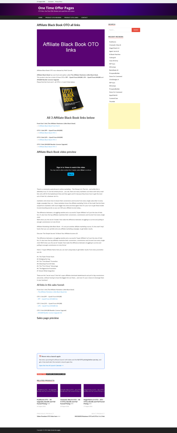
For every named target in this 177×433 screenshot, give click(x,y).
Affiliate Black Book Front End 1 (49, 126)
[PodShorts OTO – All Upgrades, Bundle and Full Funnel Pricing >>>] (47, 397)
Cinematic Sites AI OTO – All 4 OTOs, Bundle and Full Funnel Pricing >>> (70, 402)
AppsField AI (113, 95)
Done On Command (115, 76)
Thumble (112, 101)
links (63, 374)
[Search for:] (124, 30)
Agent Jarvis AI (114, 51)
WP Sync (112, 64)
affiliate (49, 374)
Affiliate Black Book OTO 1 (48, 133)
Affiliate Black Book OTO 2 (48, 140)
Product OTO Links (71, 17)
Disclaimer (51, 1)
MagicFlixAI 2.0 (114, 48)
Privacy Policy (58, 1)
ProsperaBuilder (114, 73)
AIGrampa (112, 67)
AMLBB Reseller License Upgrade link (50, 313)
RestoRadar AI (113, 70)
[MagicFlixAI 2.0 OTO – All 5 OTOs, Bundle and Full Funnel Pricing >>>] (94, 397)
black (55, 374)
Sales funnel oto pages (54, 430)
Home (40, 17)
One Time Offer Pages (56, 8)
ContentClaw (113, 98)
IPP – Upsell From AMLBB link (48, 299)
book (59, 374)
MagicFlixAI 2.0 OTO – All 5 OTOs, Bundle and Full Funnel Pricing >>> (94, 402)
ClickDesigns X (114, 79)
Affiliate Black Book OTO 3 (48, 146)
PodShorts (112, 42)
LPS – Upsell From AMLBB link (48, 306)
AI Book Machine (114, 54)
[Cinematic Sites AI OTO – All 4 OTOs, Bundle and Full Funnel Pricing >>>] (70, 397)
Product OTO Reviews (53, 17)
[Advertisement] (124, 116)
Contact (84, 17)
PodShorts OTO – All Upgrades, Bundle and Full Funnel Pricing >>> (46, 402)
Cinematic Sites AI (115, 45)
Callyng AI (112, 57)
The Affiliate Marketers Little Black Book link (52, 292)
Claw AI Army (113, 61)
